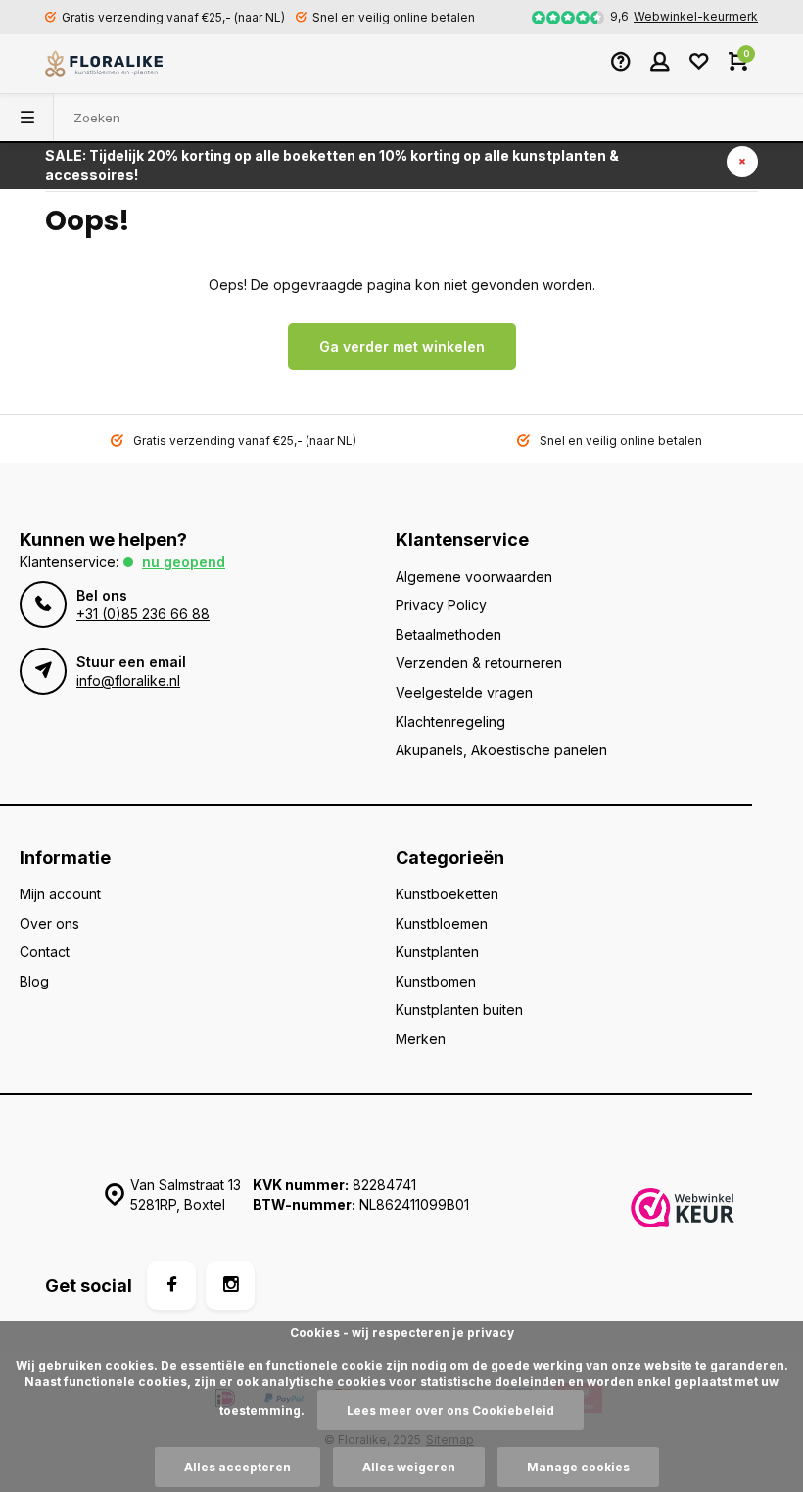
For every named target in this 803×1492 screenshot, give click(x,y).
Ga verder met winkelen (402, 346)
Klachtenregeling (450, 721)
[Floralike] (104, 63)
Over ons (49, 923)
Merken (421, 1039)
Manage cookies (578, 1467)
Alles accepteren (237, 1467)
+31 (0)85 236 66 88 (143, 613)
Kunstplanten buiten (459, 1009)
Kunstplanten (437, 951)
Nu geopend (183, 561)
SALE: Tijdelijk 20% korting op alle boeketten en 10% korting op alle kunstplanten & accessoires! (332, 165)
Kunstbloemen (442, 923)
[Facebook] (171, 1285)
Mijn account (60, 894)
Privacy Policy (441, 605)
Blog (34, 981)
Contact (45, 951)
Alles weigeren (408, 1467)
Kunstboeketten (447, 894)
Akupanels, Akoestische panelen (501, 750)
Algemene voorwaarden (474, 576)
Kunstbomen (436, 981)
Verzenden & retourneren (479, 662)
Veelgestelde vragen (464, 692)
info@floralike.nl (128, 680)
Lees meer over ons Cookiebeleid (450, 1410)
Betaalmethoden (448, 634)
